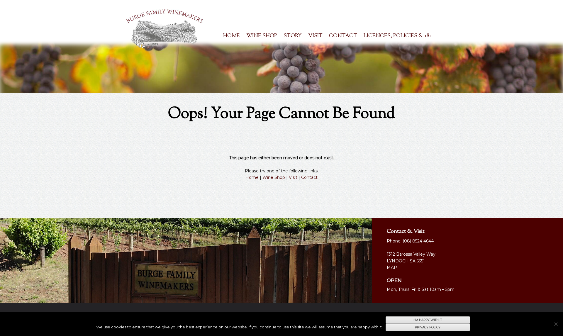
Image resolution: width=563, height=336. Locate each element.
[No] (556, 324)
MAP (392, 267)
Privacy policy (427, 327)
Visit (315, 36)
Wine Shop (273, 177)
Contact (343, 36)
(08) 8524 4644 (418, 241)
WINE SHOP (261, 36)
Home (231, 36)
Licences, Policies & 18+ (398, 36)
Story (293, 36)
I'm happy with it (427, 320)
